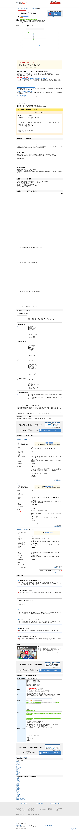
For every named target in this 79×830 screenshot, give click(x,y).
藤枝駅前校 (17, 786)
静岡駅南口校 (18, 788)
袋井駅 (17, 770)
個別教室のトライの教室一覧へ (21, 799)
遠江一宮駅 (17, 773)
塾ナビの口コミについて (58, 437)
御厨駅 (17, 769)
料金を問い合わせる (56, 14)
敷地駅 (17, 774)
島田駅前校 (17, 785)
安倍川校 (17, 787)
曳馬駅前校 (17, 780)
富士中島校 (17, 793)
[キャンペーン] (59, 6)
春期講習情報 (50, 807)
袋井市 (17, 760)
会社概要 (17, 826)
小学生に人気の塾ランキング (20, 810)
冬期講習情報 (50, 809)
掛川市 (17, 763)
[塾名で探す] (28, 6)
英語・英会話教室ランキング (20, 814)
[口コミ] (43, 6)
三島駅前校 (17, 796)
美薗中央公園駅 (18, 772)
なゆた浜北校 (18, 781)
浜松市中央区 (18, 762)
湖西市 (17, 766)
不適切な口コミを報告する (58, 480)
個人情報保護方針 (21, 826)
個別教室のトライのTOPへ (20, 798)
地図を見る (58, 694)
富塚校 (17, 782)
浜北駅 (17, 771)
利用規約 (57, 810)
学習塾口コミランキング (31, 808)
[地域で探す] (20, 6)
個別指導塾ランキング (19, 808)
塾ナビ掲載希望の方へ (59, 808)
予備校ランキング (18, 809)
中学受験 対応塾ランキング (32, 809)
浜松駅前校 (17, 779)
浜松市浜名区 (18, 764)
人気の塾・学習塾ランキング (20, 807)
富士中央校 (17, 795)
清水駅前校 (17, 793)
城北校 (17, 790)
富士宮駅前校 (18, 794)
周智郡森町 (17, 761)
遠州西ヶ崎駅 (18, 772)
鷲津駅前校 (17, 784)
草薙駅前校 (17, 791)
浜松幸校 (17, 781)
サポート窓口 (58, 807)
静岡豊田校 (17, 789)
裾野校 (17, 797)
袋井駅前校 (17, 778)
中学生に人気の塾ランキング (32, 810)
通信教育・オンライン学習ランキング (33, 814)
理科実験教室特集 (43, 809)
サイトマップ (58, 809)
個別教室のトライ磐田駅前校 (22, 439)
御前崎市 (17, 765)
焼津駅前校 (17, 786)
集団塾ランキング (30, 807)
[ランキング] (35, 6)
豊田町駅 (17, 768)
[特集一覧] (51, 6)
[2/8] (39, 213)
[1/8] (39, 200)
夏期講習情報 (50, 808)
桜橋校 (17, 792)
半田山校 (17, 783)
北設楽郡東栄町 (18, 767)
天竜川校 (17, 777)
